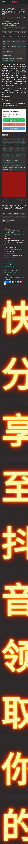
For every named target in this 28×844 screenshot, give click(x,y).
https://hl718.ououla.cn (10, 276)
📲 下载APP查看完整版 (14, 120)
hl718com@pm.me (8, 60)
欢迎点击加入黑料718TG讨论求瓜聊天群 (12, 165)
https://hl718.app (18, 52)
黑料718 (8, 200)
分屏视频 (23, 217)
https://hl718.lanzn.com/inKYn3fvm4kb (14, 249)
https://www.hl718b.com (10, 253)
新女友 (16, 217)
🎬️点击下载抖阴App (14, 124)
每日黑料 (19, 17)
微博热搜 (22, 214)
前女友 (4, 217)
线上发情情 (11, 220)
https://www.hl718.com (9, 257)
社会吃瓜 (24, 17)
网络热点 (16, 214)
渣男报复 (10, 217)
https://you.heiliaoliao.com (10, 262)
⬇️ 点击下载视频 (14, 128)
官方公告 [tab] (5, 223)
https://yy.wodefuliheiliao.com (11, 272)
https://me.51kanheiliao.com (11, 266)
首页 (3, 21)
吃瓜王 (3, 17)
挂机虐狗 (4, 220)
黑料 (10, 214)
